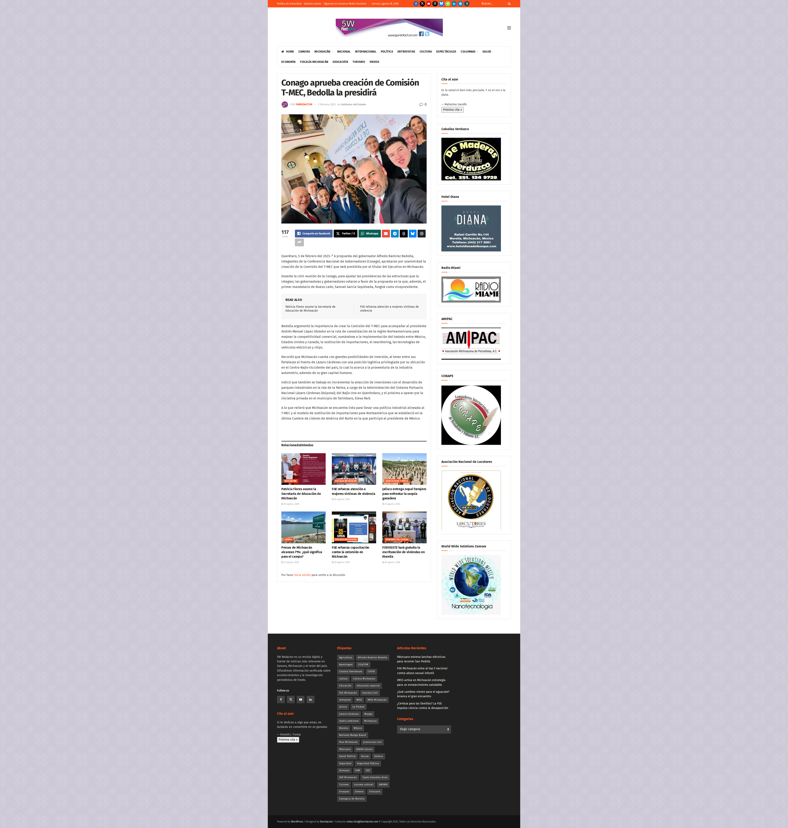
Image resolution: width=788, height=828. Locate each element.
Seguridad (345, 763)
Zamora (304, 51)
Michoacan (370, 721)
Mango (368, 714)
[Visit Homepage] (389, 28)
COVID (371, 671)
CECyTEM (363, 664)
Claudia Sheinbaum (350, 671)
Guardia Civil (370, 693)
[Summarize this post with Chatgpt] (422, 233)
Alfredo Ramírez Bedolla (372, 657)
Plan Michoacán (348, 742)
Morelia (343, 728)
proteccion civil (372, 742)
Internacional (365, 51)
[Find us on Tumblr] (467, 3)
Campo (288, 539)
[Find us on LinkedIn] (454, 3)
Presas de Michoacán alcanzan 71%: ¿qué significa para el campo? (301, 552)
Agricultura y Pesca (397, 481)
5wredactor (304, 104)
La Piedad (358, 706)
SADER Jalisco (364, 749)
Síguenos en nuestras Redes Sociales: (345, 3)
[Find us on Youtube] (428, 3)
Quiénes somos (312, 3)
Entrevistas (406, 51)
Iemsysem (345, 699)
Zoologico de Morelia (351, 798)
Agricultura (345, 657)
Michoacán (322, 51)
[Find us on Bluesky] (441, 3)
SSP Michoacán (348, 777)
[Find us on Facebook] (416, 3)
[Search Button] (508, 3)
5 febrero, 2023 (327, 104)
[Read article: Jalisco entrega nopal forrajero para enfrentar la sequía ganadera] (404, 469)
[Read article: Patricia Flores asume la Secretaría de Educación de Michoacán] (303, 469)
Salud (486, 51)
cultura (343, 678)
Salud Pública (347, 756)
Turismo (359, 62)
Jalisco (343, 706)
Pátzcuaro (345, 749)
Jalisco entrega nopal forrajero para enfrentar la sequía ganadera (404, 493)
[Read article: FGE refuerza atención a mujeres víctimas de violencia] (354, 469)
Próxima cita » (452, 109)
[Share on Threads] (404, 233)
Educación (340, 62)
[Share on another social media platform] (299, 242)
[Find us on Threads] (435, 3)
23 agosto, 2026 (392, 504)
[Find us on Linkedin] (310, 699)
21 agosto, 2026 (291, 562)
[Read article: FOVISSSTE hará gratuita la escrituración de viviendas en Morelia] (404, 527)
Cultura (426, 51)
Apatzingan (346, 664)
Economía (288, 62)
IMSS (359, 699)
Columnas (468, 51)
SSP (368, 770)
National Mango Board (352, 735)
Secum (365, 756)
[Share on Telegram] (395, 233)
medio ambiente (349, 721)
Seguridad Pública (368, 763)
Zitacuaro (374, 791)
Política (387, 51)
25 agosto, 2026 (342, 499)
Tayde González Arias (375, 777)
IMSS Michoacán (377, 699)
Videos (374, 62)
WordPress (297, 821)
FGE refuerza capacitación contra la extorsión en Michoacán (350, 552)
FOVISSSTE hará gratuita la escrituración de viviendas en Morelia (403, 552)
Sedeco (378, 756)
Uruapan (344, 791)
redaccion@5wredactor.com (362, 821)
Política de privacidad (289, 3)
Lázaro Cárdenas (349, 714)
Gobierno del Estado (353, 104)
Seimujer (344, 770)
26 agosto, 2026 (291, 504)
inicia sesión (302, 575)
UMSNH (383, 784)
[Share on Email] (386, 233)
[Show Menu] (509, 27)
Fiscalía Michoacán (314, 62)
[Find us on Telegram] (460, 3)
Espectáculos (446, 51)
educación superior (368, 685)
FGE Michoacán (348, 693)
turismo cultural (363, 784)
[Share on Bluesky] (413, 233)
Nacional (343, 51)
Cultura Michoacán (364, 678)
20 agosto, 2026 (342, 562)
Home (290, 51)
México (358, 728)
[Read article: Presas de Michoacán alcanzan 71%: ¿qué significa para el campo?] (303, 527)
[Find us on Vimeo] (447, 3)
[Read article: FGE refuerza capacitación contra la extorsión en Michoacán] (354, 527)
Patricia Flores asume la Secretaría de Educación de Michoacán (301, 493)
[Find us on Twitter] (422, 3)
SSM (357, 770)
